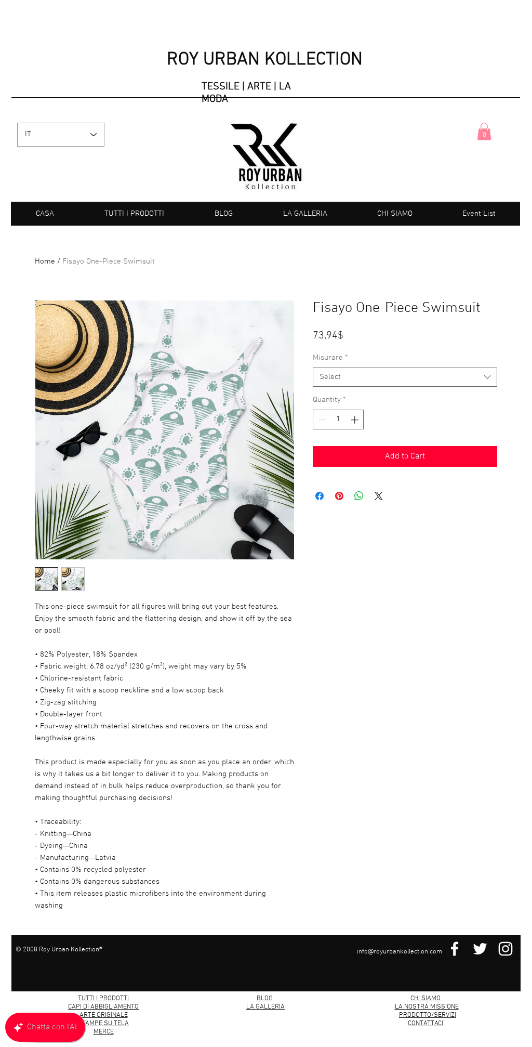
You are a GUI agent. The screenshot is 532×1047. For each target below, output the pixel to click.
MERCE (104, 1032)
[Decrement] (321, 436)
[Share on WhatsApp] (359, 512)
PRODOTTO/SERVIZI (427, 1015)
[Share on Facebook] (319, 512)
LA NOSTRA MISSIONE (427, 1007)
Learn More (462, 353)
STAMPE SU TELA (103, 1023)
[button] (484, 131)
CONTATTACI (425, 1023)
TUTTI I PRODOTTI (103, 998)
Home (45, 261)
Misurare (330, 374)
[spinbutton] (338, 436)
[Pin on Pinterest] (339, 512)
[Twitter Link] (480, 948)
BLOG (265, 998)
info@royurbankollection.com (399, 952)
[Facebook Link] (454, 948)
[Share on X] (379, 512)
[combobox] (405, 394)
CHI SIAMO (425, 998)
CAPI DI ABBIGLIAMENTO (103, 1007)
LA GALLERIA (265, 1007)
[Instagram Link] (505, 948)
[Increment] (356, 436)
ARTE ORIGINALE (103, 1015)
